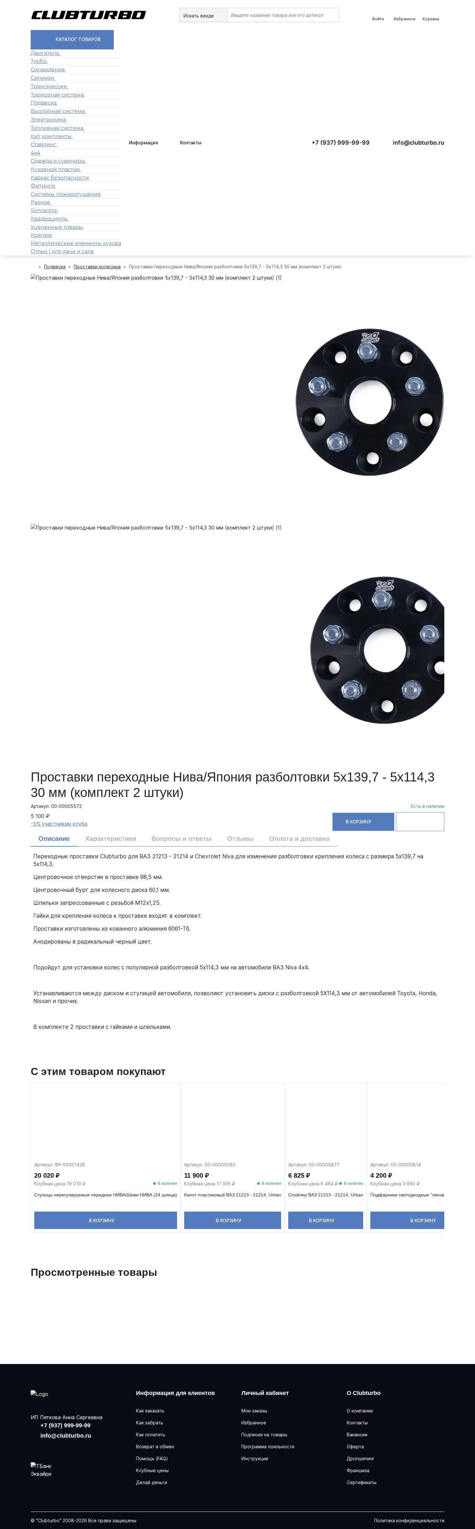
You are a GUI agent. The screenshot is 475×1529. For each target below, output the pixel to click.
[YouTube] (57, 1447)
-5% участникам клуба (59, 824)
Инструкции (254, 1458)
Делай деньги (151, 1482)
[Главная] (33, 266)
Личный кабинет (265, 1393)
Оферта (355, 1446)
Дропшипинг (361, 1458)
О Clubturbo (364, 1393)
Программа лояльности (267, 1446)
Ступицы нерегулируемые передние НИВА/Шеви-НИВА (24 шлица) (105, 1194)
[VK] (37, 1447)
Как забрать (149, 1422)
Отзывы (240, 838)
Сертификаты (361, 1482)
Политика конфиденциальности (409, 1520)
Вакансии (357, 1434)
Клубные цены (152, 1470)
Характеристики (110, 838)
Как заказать (150, 1410)
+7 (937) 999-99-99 (340, 142)
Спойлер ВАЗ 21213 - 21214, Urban (325, 1194)
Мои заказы (254, 1410)
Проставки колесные (97, 266)
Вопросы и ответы (182, 838)
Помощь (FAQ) (152, 1458)
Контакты (191, 142)
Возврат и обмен (155, 1446)
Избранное (253, 1422)
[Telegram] (78, 1447)
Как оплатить (150, 1434)
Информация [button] (143, 142)
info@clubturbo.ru (418, 142)
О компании (360, 1410)
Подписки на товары (264, 1434)
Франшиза (358, 1470)
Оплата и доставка (299, 838)
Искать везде (199, 15)
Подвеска (55, 266)
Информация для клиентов (175, 1393)
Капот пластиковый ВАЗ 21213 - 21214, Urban (232, 1194)
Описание (54, 838)
